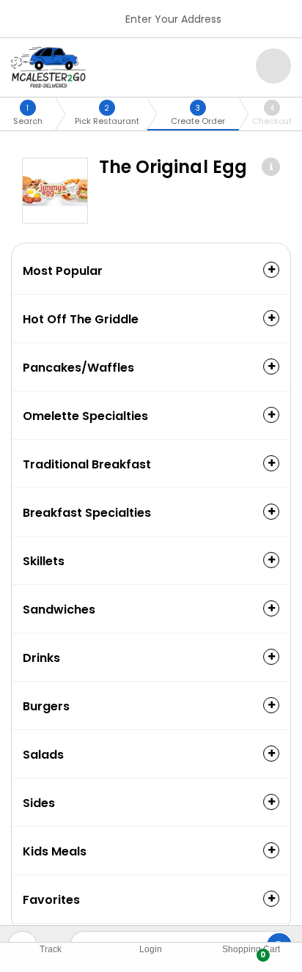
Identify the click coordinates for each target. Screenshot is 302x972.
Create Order (198, 115)
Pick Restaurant (107, 115)
